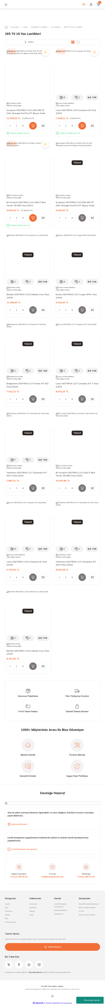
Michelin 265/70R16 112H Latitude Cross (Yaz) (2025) (28, 296)
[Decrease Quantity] (9, 126)
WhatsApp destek (92, 1000)
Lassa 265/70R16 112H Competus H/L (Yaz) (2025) (76, 111)
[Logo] (6, 4)
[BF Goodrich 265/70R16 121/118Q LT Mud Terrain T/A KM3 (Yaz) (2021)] (28, 163)
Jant (6, 907)
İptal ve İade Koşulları (87, 907)
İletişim (32, 911)
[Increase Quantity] (24, 126)
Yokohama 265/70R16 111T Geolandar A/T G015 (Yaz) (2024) (76, 563)
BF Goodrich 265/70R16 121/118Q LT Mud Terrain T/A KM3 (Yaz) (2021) (26, 204)
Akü (6, 918)
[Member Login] (91, 4)
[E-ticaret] (52, 1003)
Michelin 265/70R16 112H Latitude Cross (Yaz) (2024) (28, 652)
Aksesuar (8, 911)
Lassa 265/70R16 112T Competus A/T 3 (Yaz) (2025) (77, 385)
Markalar (33, 907)
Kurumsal (33, 904)
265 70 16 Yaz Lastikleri (73, 27)
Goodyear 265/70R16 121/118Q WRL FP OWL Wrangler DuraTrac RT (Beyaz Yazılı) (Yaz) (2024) (26, 112)
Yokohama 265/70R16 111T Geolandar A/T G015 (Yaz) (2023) (27, 474)
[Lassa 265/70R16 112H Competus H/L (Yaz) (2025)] (77, 71)
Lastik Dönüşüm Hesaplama (60, 905)
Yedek (7, 915)
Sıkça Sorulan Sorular (87, 915)
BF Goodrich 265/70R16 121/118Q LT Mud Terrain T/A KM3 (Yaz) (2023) (75, 474)
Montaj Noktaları (60, 910)
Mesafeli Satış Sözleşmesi (89, 904)
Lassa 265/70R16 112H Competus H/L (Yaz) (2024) (27, 563)
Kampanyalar (10, 922)
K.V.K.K (81, 911)
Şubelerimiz (58, 914)
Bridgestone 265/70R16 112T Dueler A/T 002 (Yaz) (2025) (28, 385)
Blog (31, 915)
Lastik (7, 904)
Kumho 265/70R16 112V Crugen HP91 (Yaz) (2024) (76, 296)
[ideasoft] (38, 1003)
